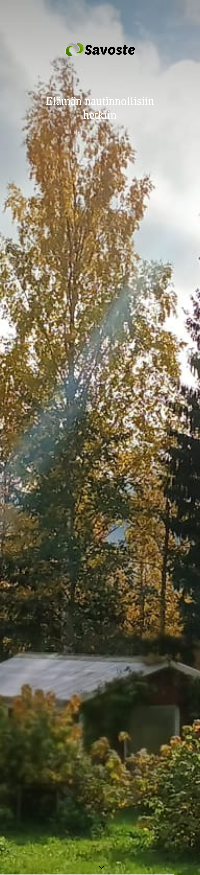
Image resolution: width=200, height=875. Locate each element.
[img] (100, 437)
